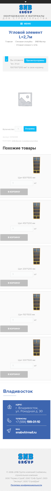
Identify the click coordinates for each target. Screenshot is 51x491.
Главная (9, 41)
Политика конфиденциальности (26, 485)
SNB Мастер (40, 41)
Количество (8, 129)
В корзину (30, 129)
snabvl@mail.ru (26, 432)
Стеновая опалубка (23, 41)
